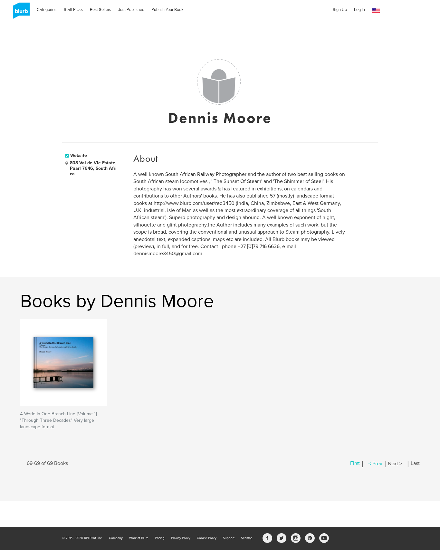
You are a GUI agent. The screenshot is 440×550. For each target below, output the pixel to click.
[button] (376, 10)
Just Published (131, 9)
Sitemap (247, 538)
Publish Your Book (167, 9)
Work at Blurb (138, 538)
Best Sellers (100, 9)
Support (228, 538)
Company (116, 538)
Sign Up (340, 9)
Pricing (160, 538)
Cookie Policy (206, 538)
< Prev (375, 463)
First (355, 463)
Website (78, 155)
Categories (46, 9)
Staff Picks (73, 9)
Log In (359, 9)
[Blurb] (19, 13)
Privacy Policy (180, 538)
